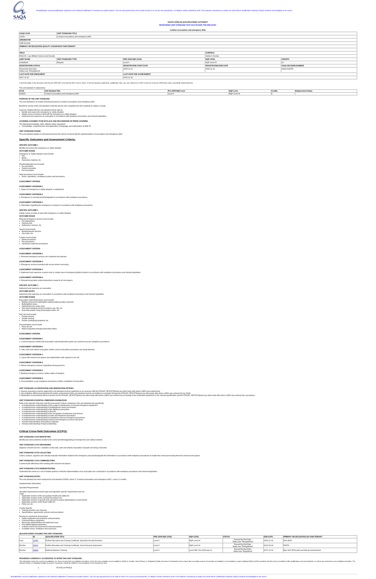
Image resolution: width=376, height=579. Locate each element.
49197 (35, 545)
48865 (35, 550)
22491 (35, 541)
